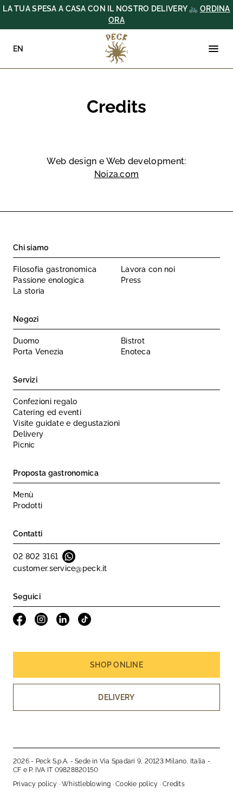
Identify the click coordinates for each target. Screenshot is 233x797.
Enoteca (136, 351)
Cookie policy (136, 784)
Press (131, 280)
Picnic (24, 444)
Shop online (116, 664)
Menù (23, 494)
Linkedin (62, 619)
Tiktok (84, 619)
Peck (116, 49)
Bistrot (133, 340)
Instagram (41, 619)
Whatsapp (68, 556)
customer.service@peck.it (60, 568)
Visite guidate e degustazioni (66, 423)
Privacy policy (35, 784)
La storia (29, 291)
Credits (174, 784)
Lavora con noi (148, 269)
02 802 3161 (35, 556)
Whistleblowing (86, 784)
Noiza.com (116, 174)
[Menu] (213, 49)
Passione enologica (48, 280)
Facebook (19, 619)
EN (18, 48)
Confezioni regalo (45, 401)
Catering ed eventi (47, 412)
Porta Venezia (38, 351)
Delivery (28, 434)
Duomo (26, 340)
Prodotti (27, 505)
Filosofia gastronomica (54, 269)
